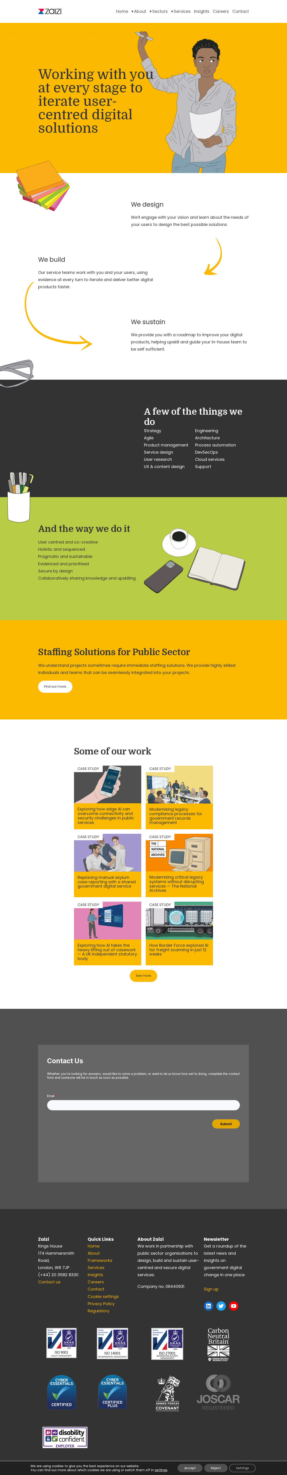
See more (143, 975)
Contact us (49, 1282)
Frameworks (100, 1260)
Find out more (55, 686)
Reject (216, 1468)
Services (182, 11)
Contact (240, 11)
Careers (221, 11)
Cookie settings (103, 1296)
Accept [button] (190, 1468)
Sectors (160, 11)
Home (122, 11)
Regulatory (98, 1311)
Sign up (211, 1289)
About (140, 11)
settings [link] (161, 1470)
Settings (242, 1468)
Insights (201, 11)
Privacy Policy (101, 1303)
